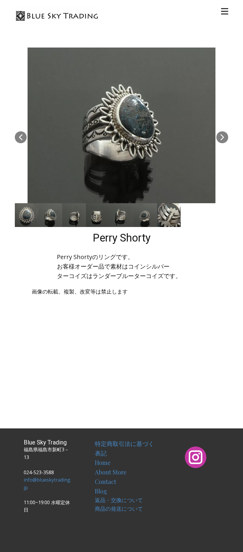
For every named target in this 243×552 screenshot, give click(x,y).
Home (103, 462)
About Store (111, 472)
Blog (101, 491)
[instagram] (196, 457)
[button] (21, 137)
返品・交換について (119, 500)
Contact (105, 481)
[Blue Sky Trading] (57, 15)
